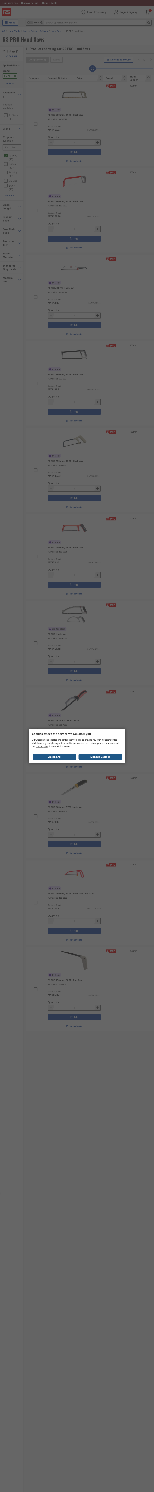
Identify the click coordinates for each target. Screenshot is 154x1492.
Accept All (54, 756)
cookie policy (42, 746)
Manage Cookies (100, 756)
